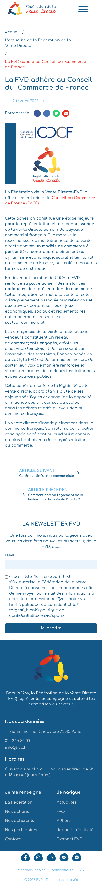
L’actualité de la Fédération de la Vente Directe (38, 43)
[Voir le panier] (94, 9)
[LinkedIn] (46, 113)
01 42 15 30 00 (17, 741)
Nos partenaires (21, 830)
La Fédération (19, 802)
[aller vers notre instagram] (38, 857)
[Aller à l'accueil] (51, 667)
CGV (81, 870)
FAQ (61, 812)
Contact (13, 839)
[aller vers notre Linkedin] (51, 857)
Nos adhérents (19, 821)
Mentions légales (31, 870)
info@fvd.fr (16, 747)
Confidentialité (61, 870)
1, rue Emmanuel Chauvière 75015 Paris (43, 732)
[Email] (65, 113)
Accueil (12, 32)
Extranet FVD (69, 839)
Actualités (67, 802)
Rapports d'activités (76, 830)
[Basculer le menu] (83, 9)
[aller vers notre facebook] (25, 857)
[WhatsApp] (56, 113)
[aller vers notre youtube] (64, 857)
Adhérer (64, 821)
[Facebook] (37, 113)
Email (10, 555)
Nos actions (17, 812)
